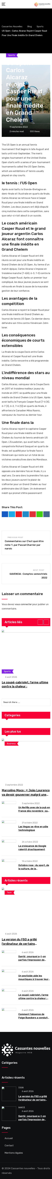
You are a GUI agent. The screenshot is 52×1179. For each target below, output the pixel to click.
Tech (21, 1087)
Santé (21, 1107)
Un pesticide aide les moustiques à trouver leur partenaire (33, 979)
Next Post (38, 570)
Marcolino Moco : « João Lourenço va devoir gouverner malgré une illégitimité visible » (26, 795)
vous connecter (23, 604)
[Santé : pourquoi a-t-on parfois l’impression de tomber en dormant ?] (9, 956)
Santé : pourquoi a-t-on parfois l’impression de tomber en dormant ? (32, 960)
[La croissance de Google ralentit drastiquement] (9, 846)
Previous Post (15, 537)
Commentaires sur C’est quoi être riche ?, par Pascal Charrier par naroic (24, 545)
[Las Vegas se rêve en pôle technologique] (9, 826)
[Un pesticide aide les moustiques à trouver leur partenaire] (9, 975)
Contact (9, 1145)
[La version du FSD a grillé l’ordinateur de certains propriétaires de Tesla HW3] (26, 908)
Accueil (9, 1138)
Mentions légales (14, 1152)
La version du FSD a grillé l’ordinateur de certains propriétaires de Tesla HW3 (21, 944)
